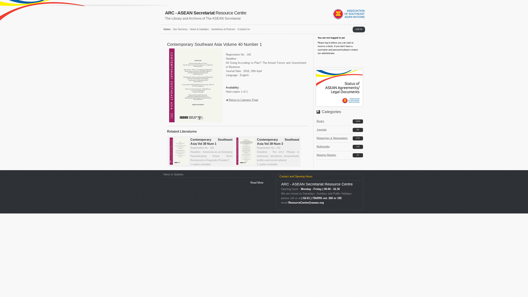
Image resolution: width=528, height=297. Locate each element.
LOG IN (359, 29)
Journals (322, 129)
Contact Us (244, 29)
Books (320, 121)
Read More (256, 182)
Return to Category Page (243, 99)
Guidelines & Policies (223, 29)
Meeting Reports (326, 155)
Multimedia (323, 146)
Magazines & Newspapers (332, 138)
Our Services (180, 29)
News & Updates (199, 29)
